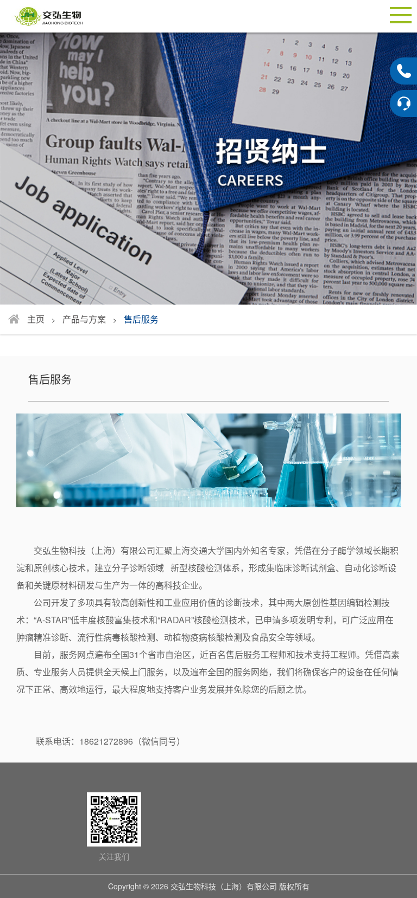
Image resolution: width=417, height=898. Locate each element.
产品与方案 (84, 319)
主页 (36, 319)
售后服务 (141, 319)
